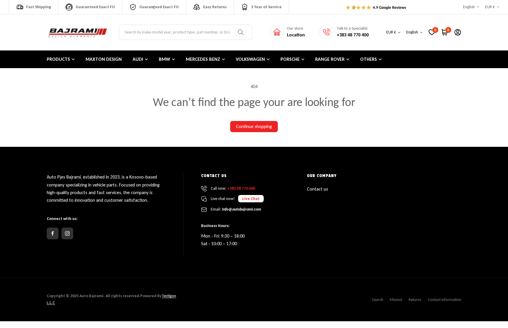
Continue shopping (254, 126)
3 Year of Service (266, 6)
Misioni (396, 299)
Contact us (317, 189)
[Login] (457, 32)
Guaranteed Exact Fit (95, 6)
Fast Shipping (38, 6)
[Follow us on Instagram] (67, 233)
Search (377, 299)
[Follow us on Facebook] (53, 233)
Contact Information (444, 299)
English (469, 6)
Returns (415, 299)
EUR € (490, 6)
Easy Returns (215, 6)
